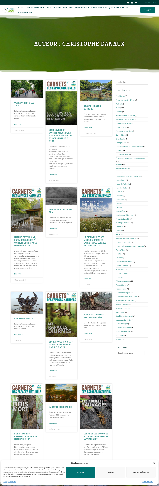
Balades (119, 112)
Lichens (119, 207)
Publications (81, 8)
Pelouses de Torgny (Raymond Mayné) (130, 246)
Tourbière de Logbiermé (124, 316)
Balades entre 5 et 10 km (125, 119)
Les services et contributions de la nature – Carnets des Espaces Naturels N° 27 (61, 136)
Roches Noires (121, 289)
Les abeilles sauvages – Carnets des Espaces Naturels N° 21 (96, 436)
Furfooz (119, 172)
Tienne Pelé (120, 312)
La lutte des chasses (60, 407)
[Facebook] (128, 2)
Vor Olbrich (120, 335)
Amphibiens (120, 96)
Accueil (21, 8)
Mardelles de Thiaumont (124, 215)
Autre (118, 108)
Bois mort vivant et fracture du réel (94, 316)
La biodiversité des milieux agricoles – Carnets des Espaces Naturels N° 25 (95, 241)
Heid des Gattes (121, 188)
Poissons (119, 258)
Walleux (119, 339)
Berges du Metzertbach (124, 131)
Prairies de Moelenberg (124, 262)
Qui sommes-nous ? (117, 8)
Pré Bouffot (120, 269)
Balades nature (54, 8)
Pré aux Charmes (122, 266)
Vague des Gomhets (123, 320)
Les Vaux (119, 203)
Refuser (111, 472)
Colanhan (119, 150)
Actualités (68, 8)
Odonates (119, 227)
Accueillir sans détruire (92, 107)
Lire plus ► (18, 124)
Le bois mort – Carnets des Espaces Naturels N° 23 (25, 436)
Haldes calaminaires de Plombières (128, 176)
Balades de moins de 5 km (125, 115)
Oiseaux (119, 231)
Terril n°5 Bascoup (122, 304)
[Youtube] (136, 2)
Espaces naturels (34, 8)
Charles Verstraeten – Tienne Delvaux (129, 147)
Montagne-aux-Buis (123, 223)
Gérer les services (147, 482)
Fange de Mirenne (122, 168)
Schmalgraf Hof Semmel (125, 300)
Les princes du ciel (24, 318)
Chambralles (120, 139)
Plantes (119, 254)
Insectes (119, 192)
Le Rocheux (120, 199)
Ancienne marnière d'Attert (125, 100)
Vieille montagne (122, 324)
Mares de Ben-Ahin (123, 219)
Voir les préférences (141, 472)
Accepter (80, 472)
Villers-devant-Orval (123, 332)
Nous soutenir (97, 8)
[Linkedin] (132, 2)
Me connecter (150, 3)
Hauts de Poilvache (123, 184)
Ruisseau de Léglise (123, 293)
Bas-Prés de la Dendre (124, 123)
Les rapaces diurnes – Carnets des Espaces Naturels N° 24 (61, 344)
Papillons (119, 234)
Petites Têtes (120, 250)
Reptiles (119, 277)
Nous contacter (25, 12)
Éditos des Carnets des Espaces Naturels (130, 158)
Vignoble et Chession (123, 328)
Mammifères (120, 211)
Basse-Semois (121, 127)
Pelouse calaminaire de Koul (126, 238)
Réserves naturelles (123, 281)
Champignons (121, 143)
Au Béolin (119, 104)
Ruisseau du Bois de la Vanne (126, 297)
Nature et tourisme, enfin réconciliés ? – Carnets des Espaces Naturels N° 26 (25, 241)
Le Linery (119, 196)
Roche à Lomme (122, 285)
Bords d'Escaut (121, 135)
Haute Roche (120, 180)
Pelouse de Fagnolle (123, 242)
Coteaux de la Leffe (123, 154)
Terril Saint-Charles (123, 308)
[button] (154, 463)
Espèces (119, 164)
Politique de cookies (9, 482)
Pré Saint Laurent (122, 273)
